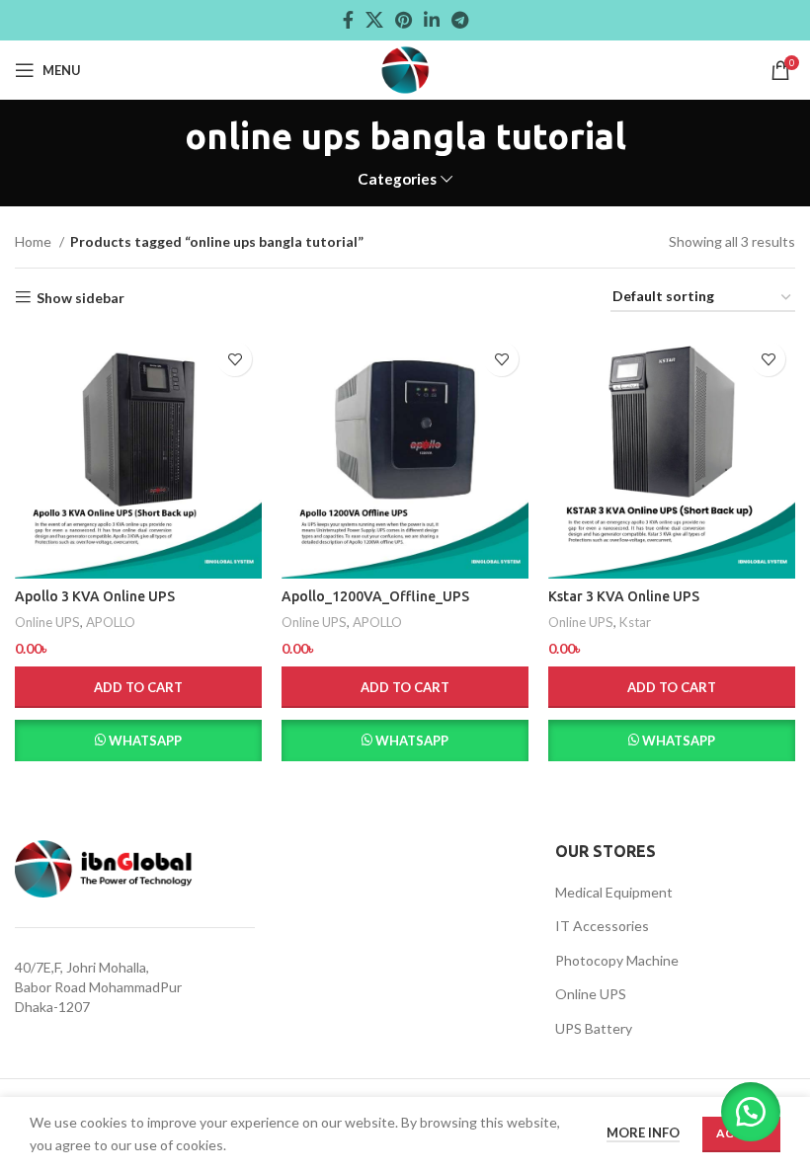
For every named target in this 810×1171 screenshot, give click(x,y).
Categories (397, 179)
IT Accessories (602, 925)
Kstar (635, 622)
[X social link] (374, 20)
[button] (138, 687)
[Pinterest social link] (403, 20)
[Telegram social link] (460, 20)
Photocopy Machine (617, 960)
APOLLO (110, 622)
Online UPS (47, 622)
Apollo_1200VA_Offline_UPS (375, 596)
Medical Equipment (614, 892)
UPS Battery (593, 1028)
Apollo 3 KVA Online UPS (95, 596)
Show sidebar (80, 297)
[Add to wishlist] (234, 359)
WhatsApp (145, 740)
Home (34, 241)
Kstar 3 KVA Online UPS (623, 596)
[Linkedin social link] (432, 20)
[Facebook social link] (348, 20)
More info (643, 1132)
